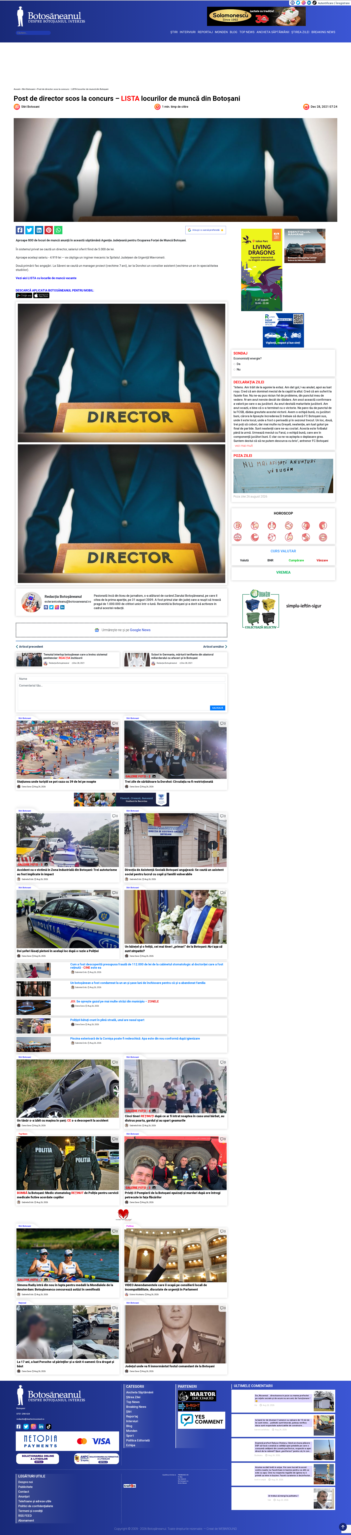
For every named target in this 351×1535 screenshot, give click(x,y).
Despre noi (25, 1482)
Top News (23, 1134)
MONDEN (221, 32)
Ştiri (128, 1411)
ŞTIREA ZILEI (300, 32)
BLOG (233, 32)
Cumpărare (296, 560)
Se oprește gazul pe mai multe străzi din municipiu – (114, 1001)
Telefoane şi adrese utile (34, 1501)
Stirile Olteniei (182, 1483)
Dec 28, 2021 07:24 (324, 106)
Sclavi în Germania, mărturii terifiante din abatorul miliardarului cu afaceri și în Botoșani (182, 656)
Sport (130, 1435)
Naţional (22, 1303)
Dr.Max (180, 1477)
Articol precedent (31, 646)
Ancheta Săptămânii (139, 1392)
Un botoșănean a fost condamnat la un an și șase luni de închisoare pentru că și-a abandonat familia (137, 983)
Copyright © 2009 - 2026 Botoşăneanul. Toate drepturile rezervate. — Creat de (175, 1528)
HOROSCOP (283, 513)
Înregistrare (343, 3)
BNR (270, 560)
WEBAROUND (228, 1528)
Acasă (17, 89)
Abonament (26, 1520)
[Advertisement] (175, 63)
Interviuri (132, 1421)
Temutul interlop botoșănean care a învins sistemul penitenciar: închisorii (75, 656)
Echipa (130, 1445)
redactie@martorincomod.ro (30, 1419)
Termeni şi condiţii (30, 1511)
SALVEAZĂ (217, 708)
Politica (130, 1226)
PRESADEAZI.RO (183, 1475)
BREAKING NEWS (323, 32)
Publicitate (25, 1487)
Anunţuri (24, 1496)
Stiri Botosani (28, 89)
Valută (244, 560)
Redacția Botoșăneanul (63, 596)
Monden (131, 1431)
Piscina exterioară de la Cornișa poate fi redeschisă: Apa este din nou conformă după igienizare (135, 1038)
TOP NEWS (246, 32)
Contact (23, 1491)
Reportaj (132, 1416)
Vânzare (322, 560)
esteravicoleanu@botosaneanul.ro (68, 601)
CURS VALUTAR (283, 551)
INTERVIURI (188, 32)
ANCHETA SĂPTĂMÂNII (273, 32)
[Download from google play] (24, 295)
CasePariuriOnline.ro (169, 1475)
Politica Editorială (138, 1440)
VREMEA (283, 572)
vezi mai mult (244, 445)
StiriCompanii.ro (183, 1481)
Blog (129, 1426)
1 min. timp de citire (175, 106)
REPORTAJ (205, 32)
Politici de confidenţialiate (35, 1506)
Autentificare (325, 3)
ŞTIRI (174, 32)
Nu (238, 369)
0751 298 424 (23, 1414)
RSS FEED (25, 1515)
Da (238, 364)
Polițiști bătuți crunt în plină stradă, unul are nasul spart (107, 1020)
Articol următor (213, 646)
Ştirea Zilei (133, 1397)
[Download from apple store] (41, 295)
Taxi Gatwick (182, 1479)
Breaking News (136, 1406)
